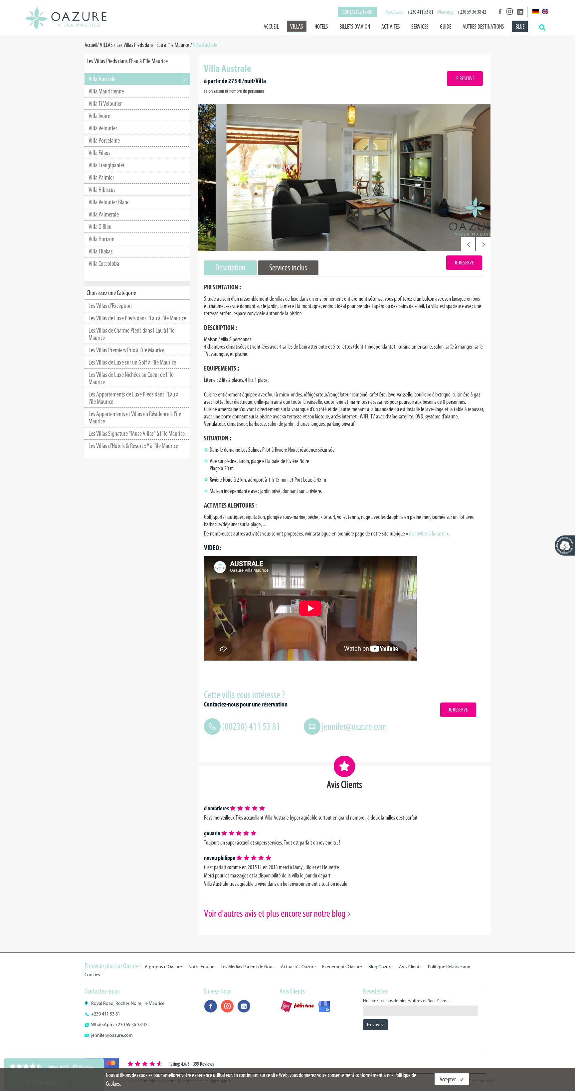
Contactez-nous (357, 12)
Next (483, 244)
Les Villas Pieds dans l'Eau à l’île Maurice (152, 45)
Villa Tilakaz (100, 251)
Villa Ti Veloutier (105, 103)
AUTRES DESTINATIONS (483, 26)
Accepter (448, 1079)
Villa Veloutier (103, 128)
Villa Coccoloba (104, 263)
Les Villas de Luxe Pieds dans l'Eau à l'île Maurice (137, 318)
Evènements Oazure (342, 967)
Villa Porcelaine (104, 140)
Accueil (271, 26)
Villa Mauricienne (106, 91)
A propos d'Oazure (163, 967)
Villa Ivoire (99, 115)
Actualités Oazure (298, 967)
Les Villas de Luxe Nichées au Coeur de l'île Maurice (131, 378)
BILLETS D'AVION (354, 26)
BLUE (519, 26)
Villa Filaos (99, 152)
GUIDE (445, 26)
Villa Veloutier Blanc (109, 202)
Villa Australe (102, 78)
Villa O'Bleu (100, 226)
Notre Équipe (201, 967)
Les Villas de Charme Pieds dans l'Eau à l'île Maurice (131, 334)
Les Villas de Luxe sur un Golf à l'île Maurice (132, 362)
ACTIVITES (390, 26)
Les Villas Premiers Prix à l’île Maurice (126, 350)
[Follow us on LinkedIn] (519, 12)
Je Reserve (465, 78)
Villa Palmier (101, 177)
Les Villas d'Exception (110, 305)
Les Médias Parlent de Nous (248, 967)
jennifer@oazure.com (354, 726)
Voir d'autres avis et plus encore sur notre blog (274, 913)
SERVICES (420, 26)
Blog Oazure (380, 967)
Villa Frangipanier (106, 165)
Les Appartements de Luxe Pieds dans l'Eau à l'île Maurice (133, 397)
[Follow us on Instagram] (509, 12)
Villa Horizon (101, 238)
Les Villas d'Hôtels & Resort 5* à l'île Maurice (133, 445)
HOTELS (321, 26)
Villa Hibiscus (102, 189)
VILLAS (296, 26)
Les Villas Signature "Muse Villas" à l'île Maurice (137, 433)
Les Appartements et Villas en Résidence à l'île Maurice (135, 417)
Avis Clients (410, 967)
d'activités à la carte (427, 533)
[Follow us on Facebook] (499, 12)
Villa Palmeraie (104, 214)
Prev (468, 244)
